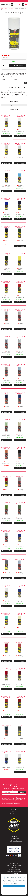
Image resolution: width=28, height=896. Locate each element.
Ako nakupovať (14, 863)
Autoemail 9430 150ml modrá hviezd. (20, 365)
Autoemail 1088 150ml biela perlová (20, 144)
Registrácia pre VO (14, 873)
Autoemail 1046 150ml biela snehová (20, 116)
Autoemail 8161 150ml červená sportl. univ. (6, 475)
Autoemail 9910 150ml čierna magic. (20, 448)
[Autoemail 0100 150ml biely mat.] (14, 33)
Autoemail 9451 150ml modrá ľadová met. (20, 558)
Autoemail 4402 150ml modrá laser (6, 199)
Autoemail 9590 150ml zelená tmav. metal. (20, 503)
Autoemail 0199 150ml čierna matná (20, 724)
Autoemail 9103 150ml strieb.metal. (20, 309)
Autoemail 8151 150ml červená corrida (20, 641)
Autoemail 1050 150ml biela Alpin (6, 586)
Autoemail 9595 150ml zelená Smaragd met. (6, 724)
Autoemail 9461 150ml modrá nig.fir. (20, 392)
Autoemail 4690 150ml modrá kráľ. (20, 199)
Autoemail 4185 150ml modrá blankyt (20, 171)
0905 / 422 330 (20, 0)
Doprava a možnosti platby (14, 865)
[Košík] (23, 4)
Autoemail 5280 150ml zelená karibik (6, 614)
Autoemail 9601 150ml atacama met (20, 420)
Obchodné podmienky (14, 867)
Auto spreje (11, 8)
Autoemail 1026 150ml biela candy (6, 116)
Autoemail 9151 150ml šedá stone (20, 337)
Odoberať (22, 792)
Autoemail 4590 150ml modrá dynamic (20, 531)
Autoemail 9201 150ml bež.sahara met (6, 365)
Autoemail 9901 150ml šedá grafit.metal (6, 531)
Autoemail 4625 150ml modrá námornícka (20, 586)
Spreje (6, 8)
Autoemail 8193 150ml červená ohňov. (20, 282)
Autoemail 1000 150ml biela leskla (20, 752)
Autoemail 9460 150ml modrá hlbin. (6, 392)
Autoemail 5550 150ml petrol (6, 254)
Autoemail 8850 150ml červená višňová (20, 697)
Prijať (14, 886)
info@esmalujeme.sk (10, 0)
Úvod (2, 8)
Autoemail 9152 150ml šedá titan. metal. (20, 475)
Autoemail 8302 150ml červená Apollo (20, 669)
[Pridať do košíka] (6, 136)
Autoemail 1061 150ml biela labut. (6, 144)
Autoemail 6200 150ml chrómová (20, 254)
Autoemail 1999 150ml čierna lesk (6, 171)
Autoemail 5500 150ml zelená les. (20, 226)
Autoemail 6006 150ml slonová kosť (20, 614)
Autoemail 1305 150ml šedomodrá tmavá (6, 558)
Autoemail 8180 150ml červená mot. (6, 282)
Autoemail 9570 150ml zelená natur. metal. (6, 503)
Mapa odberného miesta (14, 871)
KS (5, 65)
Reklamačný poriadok (14, 869)
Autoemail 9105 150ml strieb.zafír (6, 337)
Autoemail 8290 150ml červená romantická (6, 669)
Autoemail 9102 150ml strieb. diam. (6, 309)
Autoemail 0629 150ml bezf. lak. (6, 752)
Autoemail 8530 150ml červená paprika (6, 697)
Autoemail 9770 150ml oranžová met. (6, 448)
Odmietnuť (14, 891)
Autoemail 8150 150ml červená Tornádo (6, 641)
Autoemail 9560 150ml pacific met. (6, 420)
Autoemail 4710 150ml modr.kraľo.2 (6, 226)
